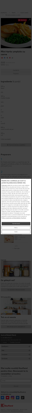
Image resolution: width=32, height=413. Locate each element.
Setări (16, 231)
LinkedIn (17, 397)
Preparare (16, 73)
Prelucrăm (4, 185)
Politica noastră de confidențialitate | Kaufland (14, 218)
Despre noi (3, 409)
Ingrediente (16, 70)
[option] (16, 238)
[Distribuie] (2, 58)
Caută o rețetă (24, 12)
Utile (3, 350)
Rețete (13, 12)
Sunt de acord (16, 223)
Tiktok (22, 397)
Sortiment (4, 358)
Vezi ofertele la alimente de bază (16, 289)
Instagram (12, 397)
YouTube (7, 397)
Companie (4, 354)
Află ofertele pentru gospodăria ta (16, 326)
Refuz (16, 227)
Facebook (2, 397)
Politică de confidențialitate (13, 409)
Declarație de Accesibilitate (17, 411)
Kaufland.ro (4, 12)
